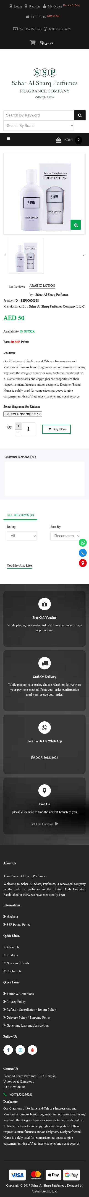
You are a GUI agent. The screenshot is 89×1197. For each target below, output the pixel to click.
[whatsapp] (83, 543)
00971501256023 (60, 29)
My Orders (64, 6)
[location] (83, 563)
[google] (32, 1050)
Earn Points (16, 342)
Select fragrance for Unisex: (21, 407)
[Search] (80, 115)
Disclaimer (10, 1102)
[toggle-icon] (44, 139)
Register (34, 6)
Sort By (55, 527)
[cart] (33, 42)
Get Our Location (42, 824)
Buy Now (59, 429)
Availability (11, 331)
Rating (11, 527)
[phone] (83, 553)
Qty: (10, 427)
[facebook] (8, 1050)
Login (18, 6)
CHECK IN (45, 17)
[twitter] (20, 1050)
